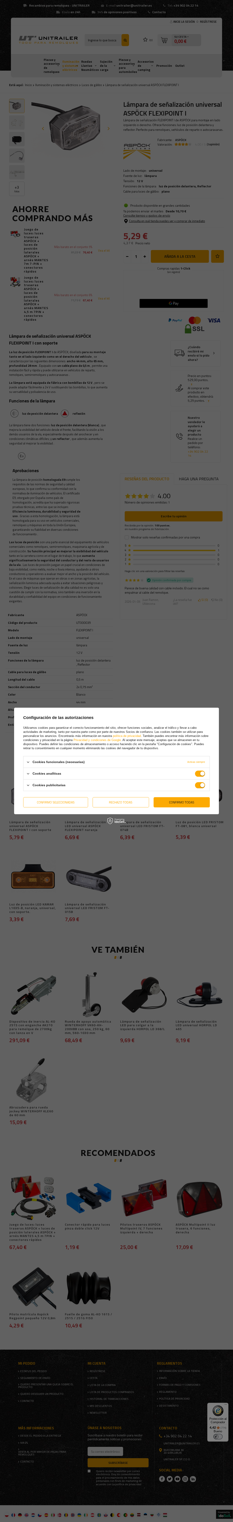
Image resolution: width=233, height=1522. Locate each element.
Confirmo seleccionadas (56, 802)
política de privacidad (127, 736)
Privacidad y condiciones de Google (97, 740)
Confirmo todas (181, 802)
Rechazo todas (120, 802)
